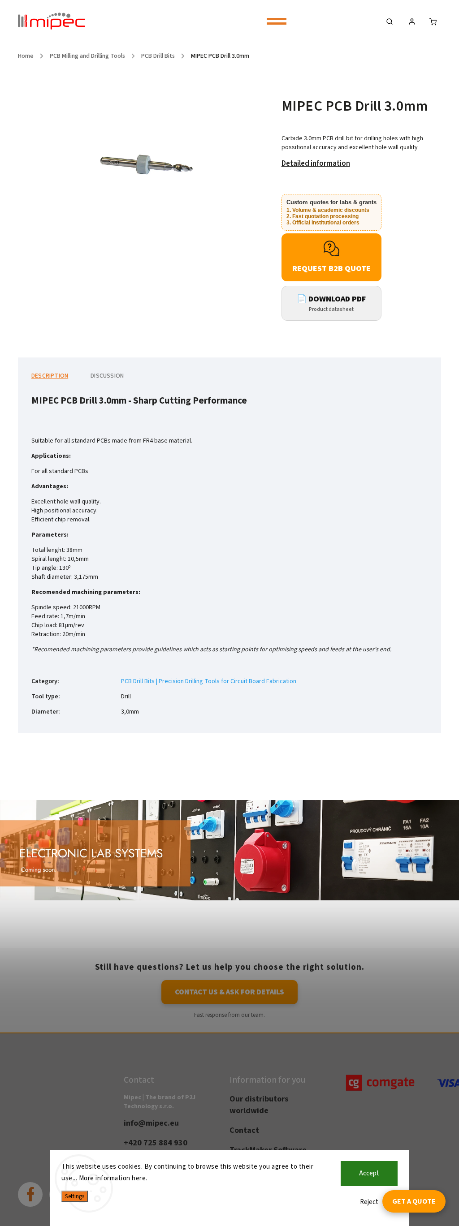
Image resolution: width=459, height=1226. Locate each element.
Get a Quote (414, 1201)
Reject (369, 1202)
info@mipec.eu (151, 1123)
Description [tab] (49, 375)
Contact (244, 1130)
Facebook (37, 1188)
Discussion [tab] (107, 375)
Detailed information (315, 163)
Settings (74, 1196)
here (139, 1178)
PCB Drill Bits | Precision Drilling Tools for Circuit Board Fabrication (208, 681)
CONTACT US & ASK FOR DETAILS (229, 992)
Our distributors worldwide (259, 1104)
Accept (369, 1173)
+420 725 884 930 (155, 1143)
